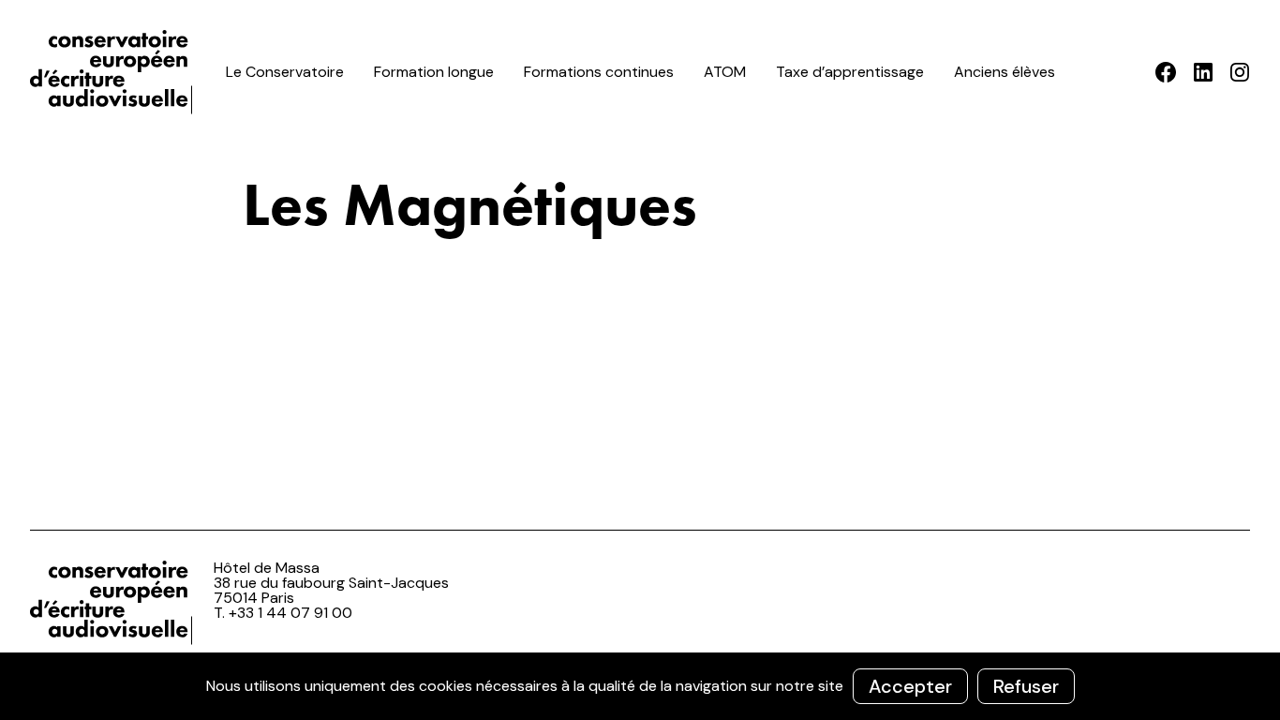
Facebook (1166, 72)
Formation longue (434, 72)
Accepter (910, 686)
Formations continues (599, 72)
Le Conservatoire (285, 72)
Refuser (1026, 686)
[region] (640, 686)
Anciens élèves (1004, 72)
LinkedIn (1202, 72)
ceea (114, 72)
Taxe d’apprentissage (850, 72)
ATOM (725, 72)
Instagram (1239, 72)
